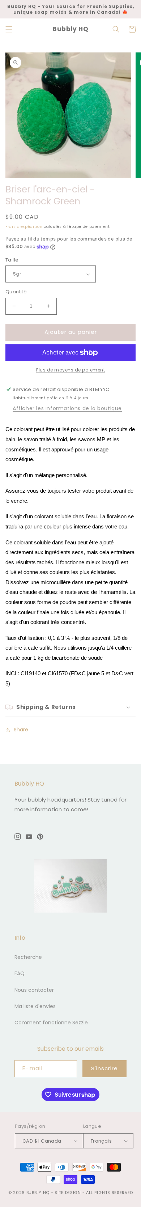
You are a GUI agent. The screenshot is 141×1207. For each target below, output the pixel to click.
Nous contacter (34, 990)
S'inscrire (104, 1068)
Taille (11, 259)
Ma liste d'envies (35, 1006)
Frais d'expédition (24, 226)
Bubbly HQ (38, 1192)
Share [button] (21, 729)
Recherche (28, 957)
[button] (9, 29)
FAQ (19, 973)
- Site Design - (68, 1192)
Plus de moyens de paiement (70, 370)
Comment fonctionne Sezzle (51, 1022)
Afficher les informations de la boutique (67, 408)
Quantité (16, 291)
